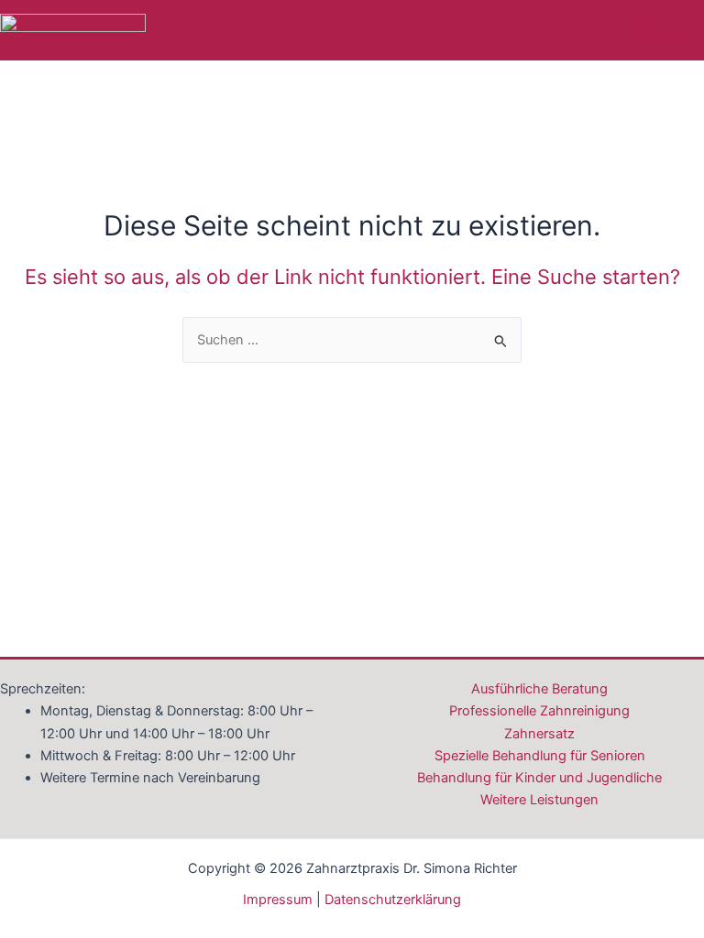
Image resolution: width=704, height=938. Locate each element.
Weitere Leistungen (539, 799)
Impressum (278, 899)
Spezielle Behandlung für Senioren (539, 755)
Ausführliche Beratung (539, 689)
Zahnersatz (539, 733)
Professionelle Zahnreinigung (539, 711)
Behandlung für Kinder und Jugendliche (539, 777)
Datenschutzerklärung (392, 899)
